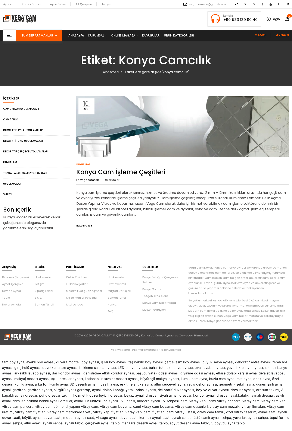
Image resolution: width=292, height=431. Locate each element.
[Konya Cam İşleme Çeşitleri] (182, 98)
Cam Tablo (10, 119)
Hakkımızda (43, 277)
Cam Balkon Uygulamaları (21, 109)
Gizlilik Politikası (76, 277)
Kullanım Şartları (77, 284)
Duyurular (10, 162)
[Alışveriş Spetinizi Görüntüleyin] (287, 18)
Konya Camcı (31, 4)
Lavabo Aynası (12, 291)
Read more (83, 225)
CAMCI (260, 35)
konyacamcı (121, 350)
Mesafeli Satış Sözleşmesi (84, 291)
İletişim (106, 4)
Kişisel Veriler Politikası (81, 298)
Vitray (7, 194)
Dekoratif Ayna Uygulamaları (23, 130)
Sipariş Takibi (44, 291)
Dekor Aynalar (12, 304)
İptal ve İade (74, 304)
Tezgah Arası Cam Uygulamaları (25, 173)
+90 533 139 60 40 (240, 19)
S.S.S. (38, 298)
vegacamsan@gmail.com (207, 4)
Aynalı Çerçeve (12, 284)
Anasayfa (111, 72)
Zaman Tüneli (44, 304)
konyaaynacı (172, 350)
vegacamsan (89, 180)
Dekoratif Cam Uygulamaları (23, 141)
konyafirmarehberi (147, 350)
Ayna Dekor (58, 4)
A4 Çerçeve (83, 4)
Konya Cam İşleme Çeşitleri (120, 172)
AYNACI (282, 35)
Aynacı (8, 4)
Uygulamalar (12, 184)
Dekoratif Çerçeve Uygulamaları (25, 151)
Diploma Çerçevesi (15, 277)
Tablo (6, 298)
